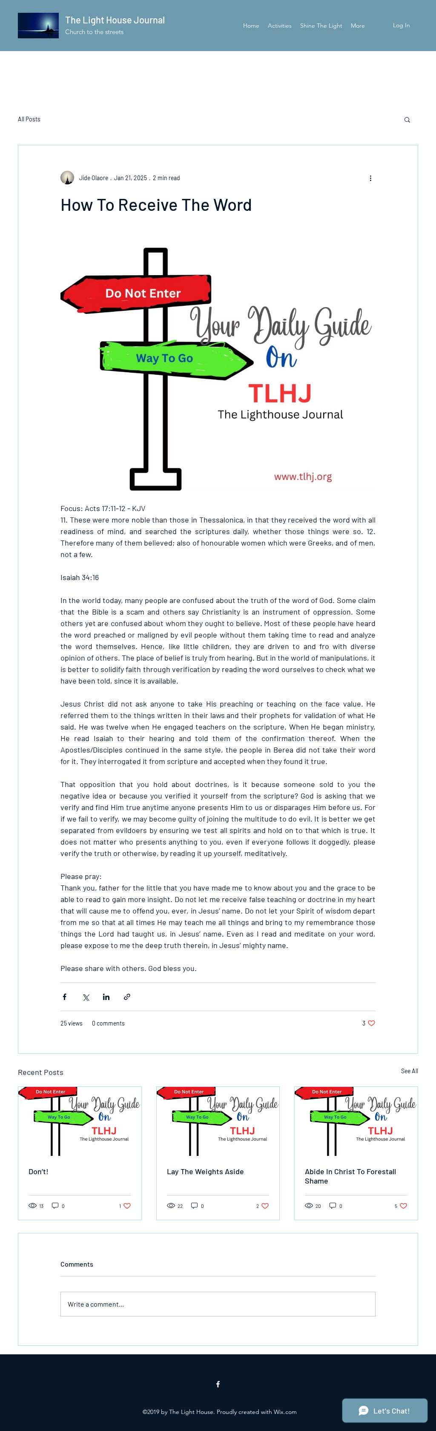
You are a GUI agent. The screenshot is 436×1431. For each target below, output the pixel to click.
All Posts (29, 119)
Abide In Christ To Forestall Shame (350, 1176)
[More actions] (370, 177)
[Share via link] (127, 997)
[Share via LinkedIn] (106, 997)
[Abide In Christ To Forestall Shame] (356, 1121)
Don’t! (39, 1171)
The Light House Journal (115, 19)
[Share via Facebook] (64, 997)
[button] (407, 119)
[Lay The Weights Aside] (218, 1121)
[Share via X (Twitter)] (85, 997)
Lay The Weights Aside (205, 1171)
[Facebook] (218, 1384)
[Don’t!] (79, 1121)
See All (409, 1071)
